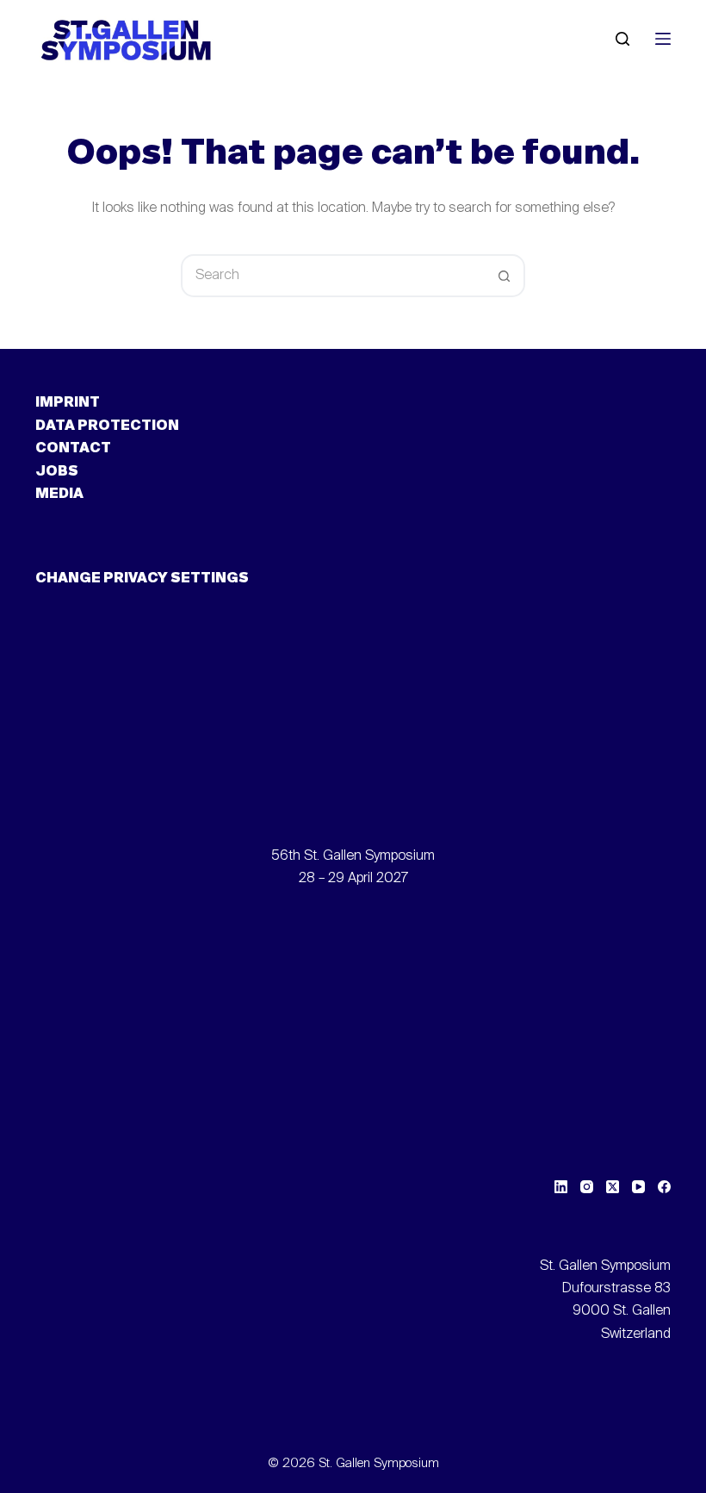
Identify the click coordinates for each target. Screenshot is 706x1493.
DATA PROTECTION (107, 426)
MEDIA (59, 494)
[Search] (622, 39)
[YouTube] (638, 1186)
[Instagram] (586, 1186)
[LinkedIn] (560, 1186)
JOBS (56, 472)
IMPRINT (67, 403)
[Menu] (663, 39)
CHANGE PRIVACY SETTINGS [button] (142, 579)
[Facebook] (664, 1186)
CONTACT (73, 449)
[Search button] (503, 275)
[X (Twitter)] (612, 1186)
